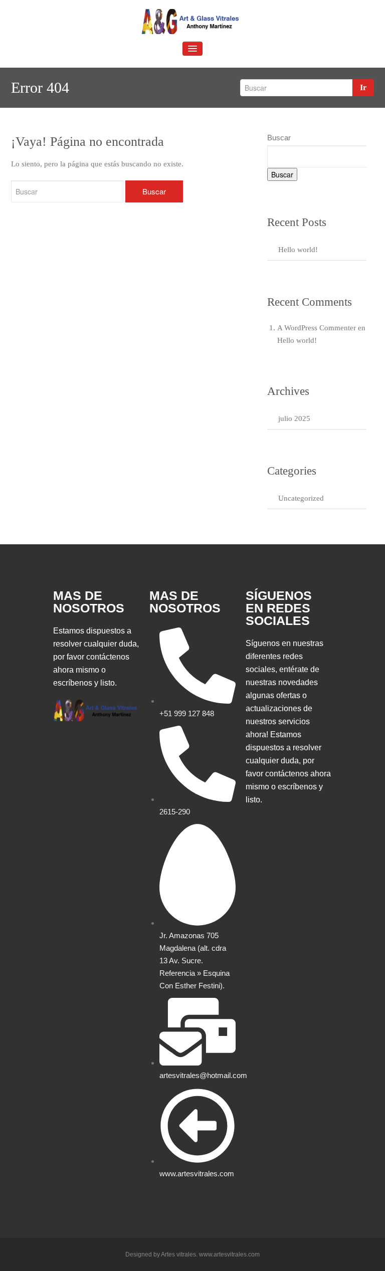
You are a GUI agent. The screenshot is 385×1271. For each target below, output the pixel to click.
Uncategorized (301, 498)
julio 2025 (294, 418)
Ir (363, 87)
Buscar (279, 137)
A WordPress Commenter (316, 328)
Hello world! (298, 250)
